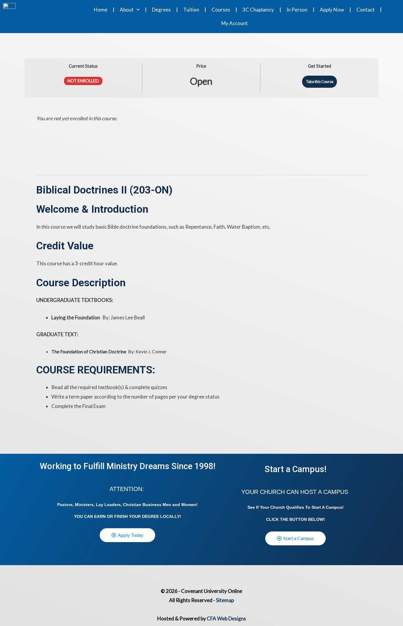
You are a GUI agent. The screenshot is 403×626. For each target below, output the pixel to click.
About (127, 9)
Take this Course (319, 81)
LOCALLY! (170, 516)
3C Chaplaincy (258, 9)
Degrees (161, 9)
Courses (221, 9)
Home (100, 9)
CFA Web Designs (226, 618)
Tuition (191, 9)
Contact (365, 9)
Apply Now (332, 9)
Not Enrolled (83, 80)
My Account (234, 23)
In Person (296, 9)
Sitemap (225, 600)
